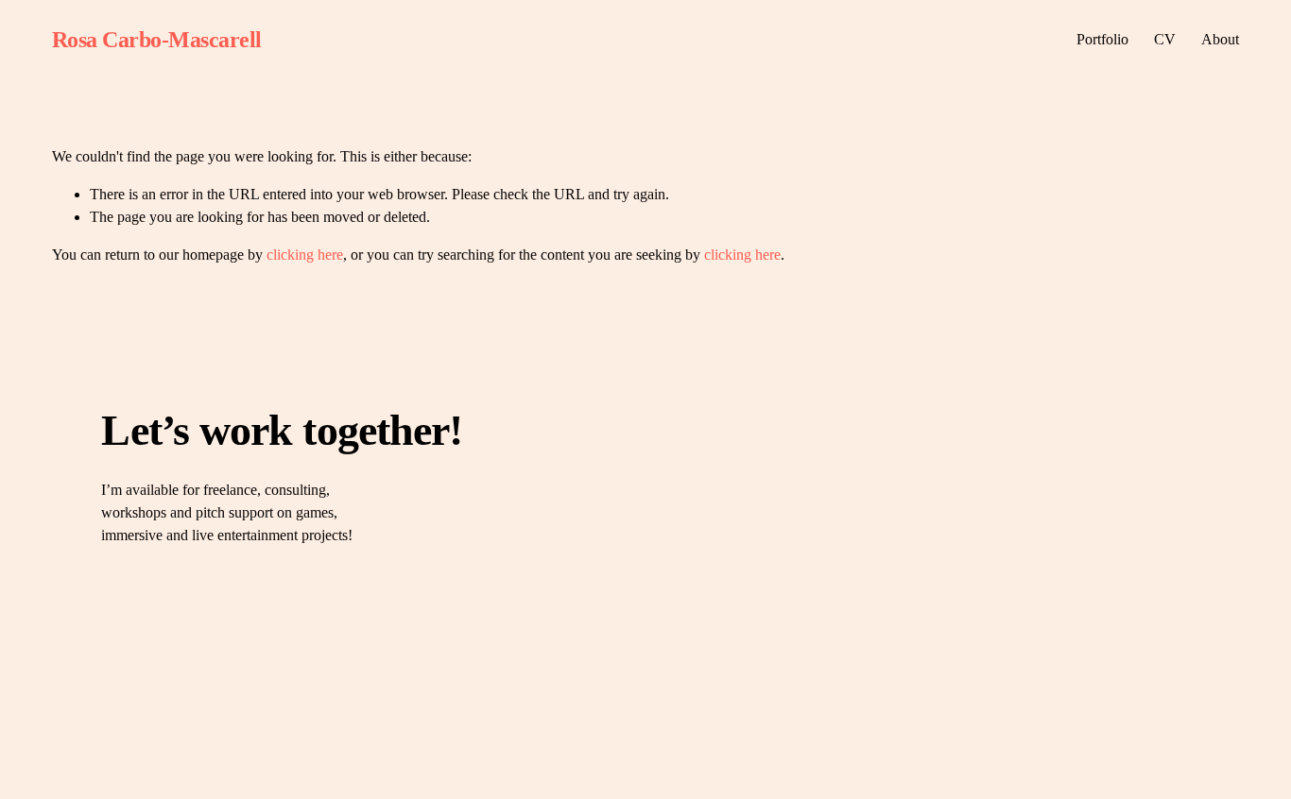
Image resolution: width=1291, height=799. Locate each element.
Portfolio (1102, 39)
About (1220, 39)
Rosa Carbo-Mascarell (157, 39)
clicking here (305, 254)
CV (1165, 39)
